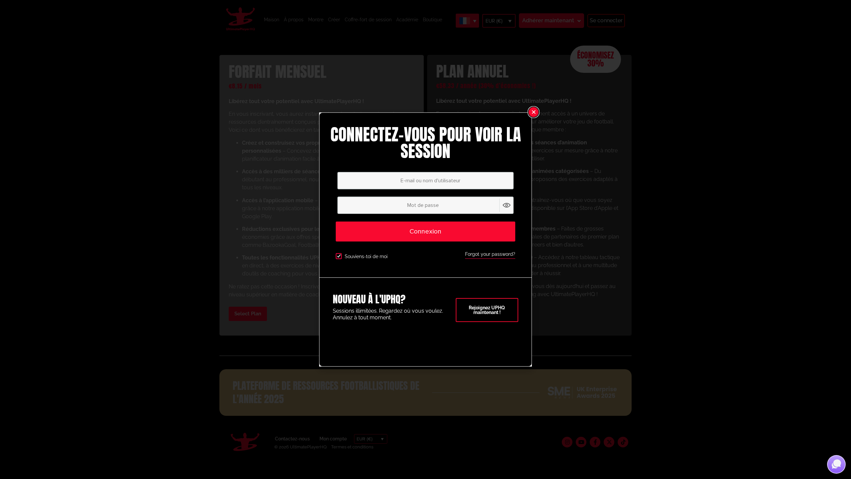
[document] (425, 239)
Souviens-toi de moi (366, 256)
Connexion (425, 232)
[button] (534, 112)
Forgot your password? (490, 254)
